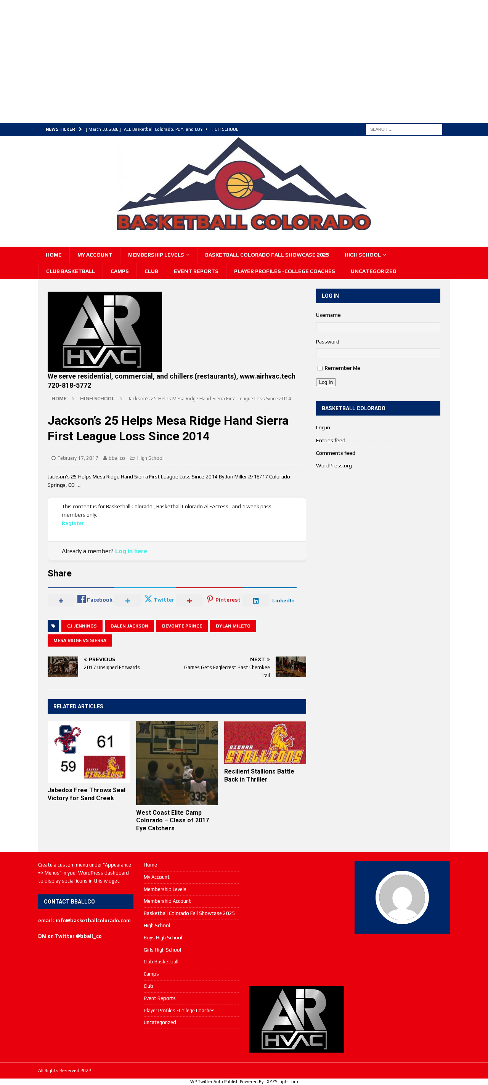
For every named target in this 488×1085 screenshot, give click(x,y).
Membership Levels (156, 255)
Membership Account (167, 901)
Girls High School (162, 950)
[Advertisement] (181, 60)
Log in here (131, 551)
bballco (117, 458)
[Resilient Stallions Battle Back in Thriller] (265, 742)
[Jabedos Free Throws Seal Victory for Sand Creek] (89, 752)
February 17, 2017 (78, 458)
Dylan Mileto (233, 626)
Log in (323, 427)
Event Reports (196, 271)
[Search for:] (404, 129)
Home (54, 255)
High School (363, 255)
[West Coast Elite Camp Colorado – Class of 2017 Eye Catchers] (177, 763)
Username (328, 315)
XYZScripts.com (282, 1081)
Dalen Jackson (129, 626)
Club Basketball (70, 271)
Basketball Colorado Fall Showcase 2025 (267, 255)
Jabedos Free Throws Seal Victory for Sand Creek (86, 794)
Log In (326, 382)
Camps (120, 271)
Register (73, 523)
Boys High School (163, 938)
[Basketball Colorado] (244, 227)
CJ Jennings (82, 626)
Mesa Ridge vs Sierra (79, 640)
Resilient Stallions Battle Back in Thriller (259, 775)
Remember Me (342, 368)
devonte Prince (182, 626)
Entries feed (330, 440)
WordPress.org (334, 465)
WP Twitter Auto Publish (214, 1081)
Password (327, 342)
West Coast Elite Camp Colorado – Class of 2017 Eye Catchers (172, 820)
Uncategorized (373, 271)
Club (151, 271)
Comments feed (335, 453)
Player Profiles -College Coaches (284, 271)
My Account (94, 255)
